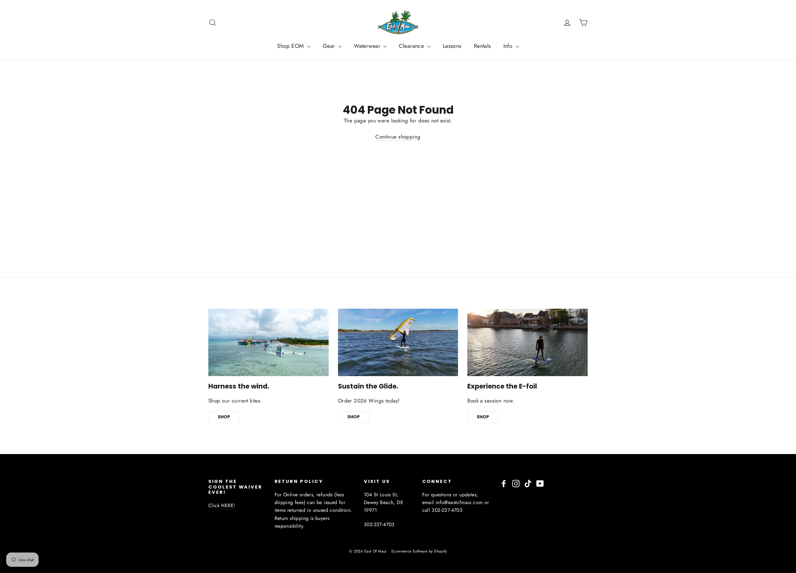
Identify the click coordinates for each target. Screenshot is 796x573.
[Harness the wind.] (268, 342)
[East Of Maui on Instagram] (516, 483)
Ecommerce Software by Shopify (419, 551)
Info (508, 46)
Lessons (452, 46)
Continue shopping (397, 136)
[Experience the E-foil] (527, 342)
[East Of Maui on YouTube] (540, 483)
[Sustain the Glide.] (398, 342)
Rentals (482, 46)
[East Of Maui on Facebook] (503, 483)
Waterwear (368, 46)
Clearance (412, 46)
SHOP (224, 417)
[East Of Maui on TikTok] (528, 483)
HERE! (228, 505)
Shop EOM (291, 46)
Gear (330, 46)
